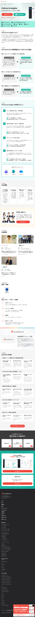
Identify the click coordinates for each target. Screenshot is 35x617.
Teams (2, 563)
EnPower (3, 596)
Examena (3, 602)
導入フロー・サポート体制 (6, 25)
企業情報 (3, 511)
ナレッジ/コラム (4, 510)
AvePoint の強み (15, 25)
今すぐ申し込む (17, 471)
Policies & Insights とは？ (6, 22)
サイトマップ (3, 610)
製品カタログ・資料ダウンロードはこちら (8, 17)
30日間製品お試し (20, 14)
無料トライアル (4, 519)
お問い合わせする (7, 14)
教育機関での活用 (4, 554)
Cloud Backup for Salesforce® (6, 579)
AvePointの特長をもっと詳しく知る (17, 426)
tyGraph (3, 597)
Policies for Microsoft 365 (5, 591)
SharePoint (3, 564)
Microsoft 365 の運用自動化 (5, 533)
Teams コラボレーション (5, 539)
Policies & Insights (4, 588)
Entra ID (3, 570)
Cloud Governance (4, 587)
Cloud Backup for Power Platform (6, 581)
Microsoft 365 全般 (4, 561)
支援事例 (21, 24)
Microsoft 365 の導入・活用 (5, 524)
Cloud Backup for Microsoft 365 (6, 576)
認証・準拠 (27, 24)
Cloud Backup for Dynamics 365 (6, 582)
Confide (3, 594)
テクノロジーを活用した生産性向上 (6, 548)
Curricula (3, 600)
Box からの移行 (4, 527)
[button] (33, 1)
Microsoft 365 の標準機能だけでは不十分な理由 (19, 22)
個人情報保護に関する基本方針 (10, 610)
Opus (2, 593)
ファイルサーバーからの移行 (5, 530)
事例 (2, 506)
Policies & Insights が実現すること (7, 24)
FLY (2, 585)
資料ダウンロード (4, 517)
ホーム (3, 500)
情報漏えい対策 (4, 545)
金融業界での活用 (4, 556)
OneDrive (3, 567)
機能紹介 (3, 504)
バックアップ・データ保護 (5, 542)
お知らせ (3, 513)
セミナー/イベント (4, 508)
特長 (2, 502)
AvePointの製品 (4, 573)
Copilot (3, 566)
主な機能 (16, 24)
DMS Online (3, 603)
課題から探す (4, 522)
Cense (2, 599)
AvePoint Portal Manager (5, 605)
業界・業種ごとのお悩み (5, 551)
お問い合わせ (4, 515)
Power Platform (4, 569)
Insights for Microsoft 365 (5, 590)
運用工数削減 (3, 536)
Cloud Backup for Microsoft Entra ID (6, 584)
